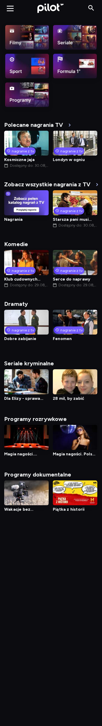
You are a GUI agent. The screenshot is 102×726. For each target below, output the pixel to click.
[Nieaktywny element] (27, 37)
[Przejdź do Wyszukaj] (91, 8)
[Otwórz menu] (10, 8)
